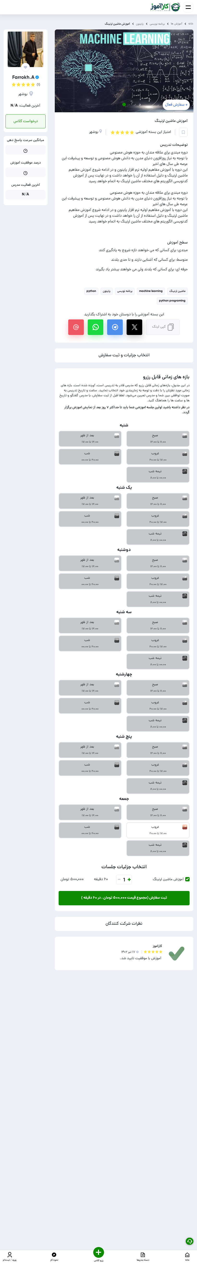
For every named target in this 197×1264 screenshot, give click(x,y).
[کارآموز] (165, 7)
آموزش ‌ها (176, 24)
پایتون (140, 24)
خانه (190, 24)
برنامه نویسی (157, 24)
